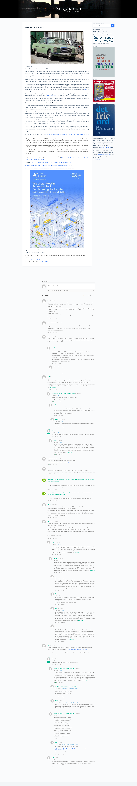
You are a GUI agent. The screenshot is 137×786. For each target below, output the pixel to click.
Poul (59, 395)
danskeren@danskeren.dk (104, 154)
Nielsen (63, 578)
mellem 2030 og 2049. (51, 95)
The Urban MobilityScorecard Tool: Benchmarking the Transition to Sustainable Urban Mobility (67, 134)
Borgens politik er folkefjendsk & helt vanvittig (69, 407)
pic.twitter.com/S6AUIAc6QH (46, 259)
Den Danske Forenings (105, 147)
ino (58, 660)
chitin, (85, 89)
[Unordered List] (58, 290)
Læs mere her (97, 159)
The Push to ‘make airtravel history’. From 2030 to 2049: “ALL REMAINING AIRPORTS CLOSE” (47, 165)
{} (66, 290)
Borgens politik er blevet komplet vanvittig (70, 688)
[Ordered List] (56, 290)
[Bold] (48, 290)
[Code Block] (62, 290)
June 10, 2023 (45, 262)
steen (53, 430)
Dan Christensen (63, 369)
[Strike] (54, 290)
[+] (68, 290)
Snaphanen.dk (68, 9)
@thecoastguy (29, 259)
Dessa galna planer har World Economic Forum (61, 162)
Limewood (60, 349)
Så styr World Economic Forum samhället (39, 162)
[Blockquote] (60, 290)
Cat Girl (59, 544)
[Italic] (50, 290)
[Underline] (52, 290)
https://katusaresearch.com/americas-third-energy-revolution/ (61, 462)
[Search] (112, 25)
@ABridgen (36, 259)
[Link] (64, 290)
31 (36, 25)
